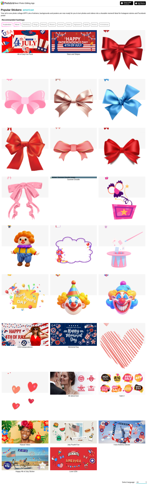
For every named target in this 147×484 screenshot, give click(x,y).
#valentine (7, 24)
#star (68, 24)
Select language (128, 482)
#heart (43, 24)
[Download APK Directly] (126, 3)
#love (17, 24)
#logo (35, 24)
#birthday (26, 24)
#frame (52, 24)
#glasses (77, 24)
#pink (86, 24)
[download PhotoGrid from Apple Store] (140, 3)
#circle (60, 24)
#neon (94, 24)
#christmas (104, 24)
